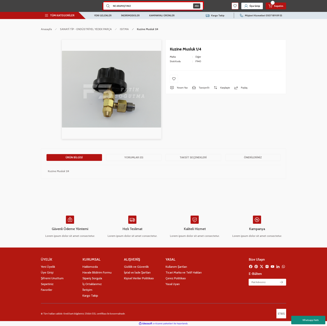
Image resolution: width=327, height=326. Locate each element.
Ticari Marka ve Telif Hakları (184, 272)
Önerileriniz (253, 157)
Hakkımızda (90, 267)
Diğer (198, 56)
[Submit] (281, 282)
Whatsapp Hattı (310, 320)
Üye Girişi (47, 272)
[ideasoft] (145, 323)
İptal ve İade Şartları (137, 272)
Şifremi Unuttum (52, 278)
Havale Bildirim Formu (97, 272)
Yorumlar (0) (133, 157)
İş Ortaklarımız (92, 284)
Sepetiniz (47, 284)
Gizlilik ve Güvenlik (136, 267)
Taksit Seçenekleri (193, 157)
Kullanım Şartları (176, 267)
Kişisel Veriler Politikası (139, 278)
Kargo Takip (90, 295)
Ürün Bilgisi (74, 157)
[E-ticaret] (163, 323)
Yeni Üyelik (48, 267)
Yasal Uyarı (173, 284)
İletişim (87, 290)
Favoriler (46, 290)
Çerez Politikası (176, 278)
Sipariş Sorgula (92, 278)
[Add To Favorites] (174, 79)
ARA (197, 5)
